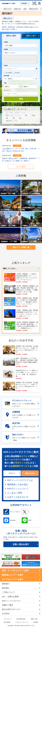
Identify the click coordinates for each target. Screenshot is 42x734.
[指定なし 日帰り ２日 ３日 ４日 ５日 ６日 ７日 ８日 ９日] (21, 78)
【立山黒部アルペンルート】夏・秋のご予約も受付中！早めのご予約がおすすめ (19, 150)
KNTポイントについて (18, 489)
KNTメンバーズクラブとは (20, 480)
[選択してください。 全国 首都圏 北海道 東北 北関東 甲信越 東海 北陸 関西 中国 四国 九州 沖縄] (21, 268)
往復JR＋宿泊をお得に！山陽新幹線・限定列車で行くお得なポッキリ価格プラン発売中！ (19, 159)
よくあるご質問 (14, 493)
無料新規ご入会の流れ (17, 484)
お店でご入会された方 (17, 497)
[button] (40, 9)
